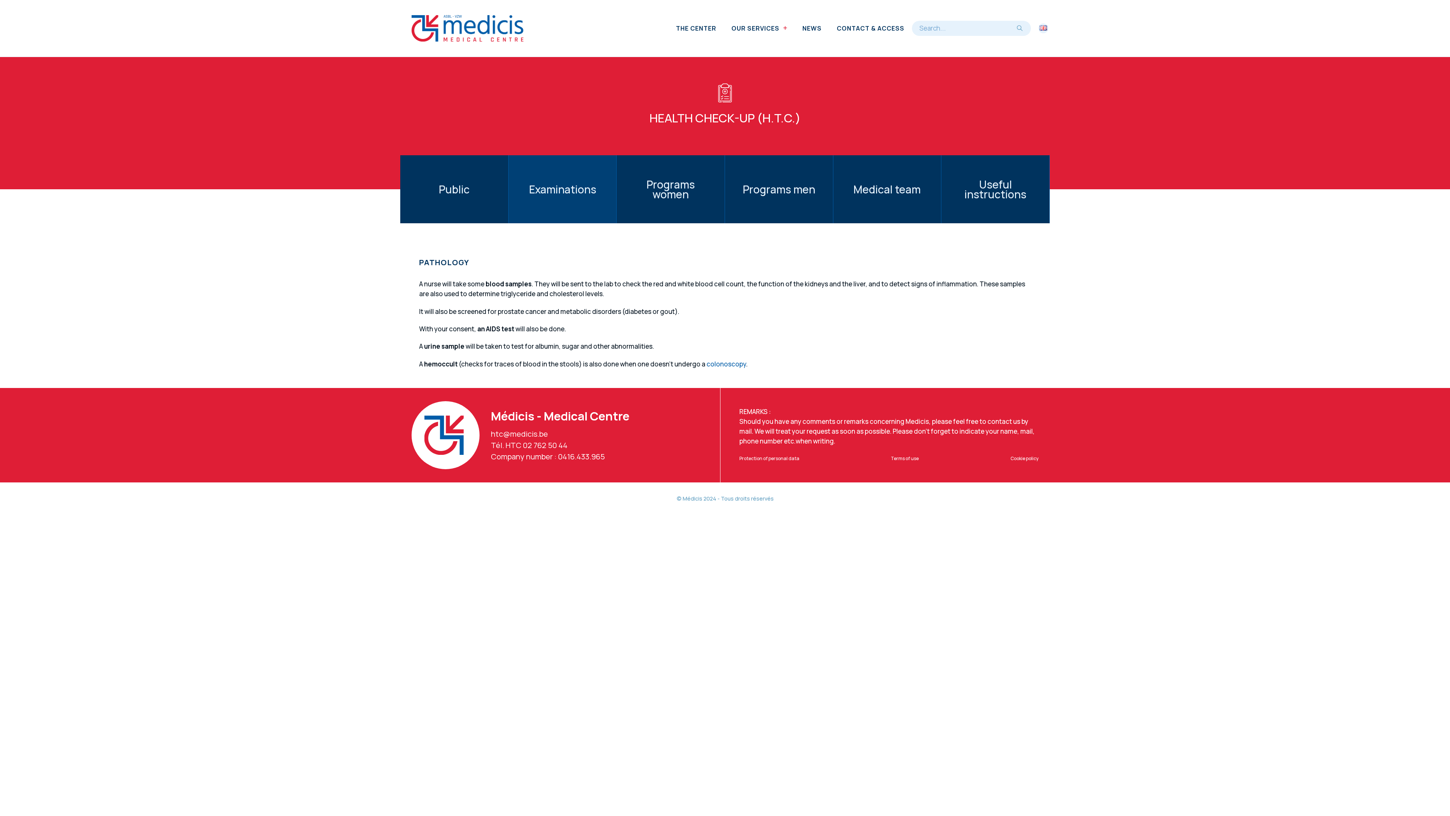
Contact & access (870, 28)
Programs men (779, 189)
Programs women (670, 189)
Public (454, 189)
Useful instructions (995, 189)
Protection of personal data (769, 458)
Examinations (562, 189)
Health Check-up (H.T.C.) (725, 118)
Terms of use (905, 458)
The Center (696, 28)
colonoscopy (726, 364)
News (812, 28)
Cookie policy (1024, 458)
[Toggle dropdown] (785, 28)
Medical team (887, 189)
